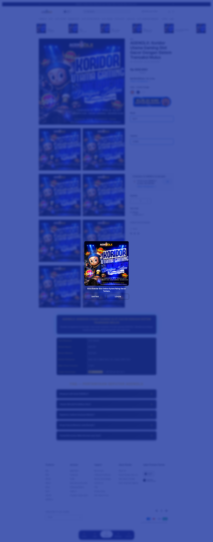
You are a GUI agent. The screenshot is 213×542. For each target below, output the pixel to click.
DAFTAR (95, 296)
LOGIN (118, 296)
